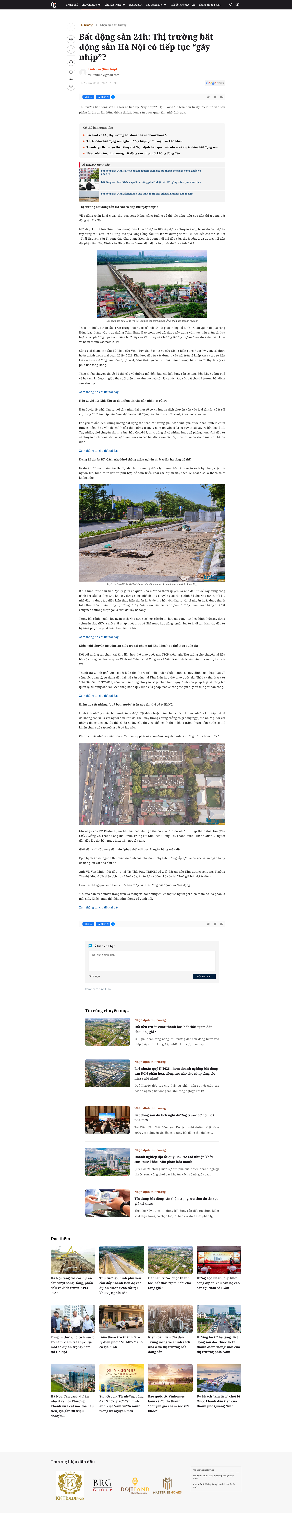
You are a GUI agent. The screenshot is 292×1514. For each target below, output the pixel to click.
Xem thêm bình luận (98, 989)
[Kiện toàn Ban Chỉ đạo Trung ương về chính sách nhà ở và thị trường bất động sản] (170, 1319)
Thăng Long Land (214, 1484)
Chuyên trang (113, 4)
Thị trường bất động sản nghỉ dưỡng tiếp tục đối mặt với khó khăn (135, 141)
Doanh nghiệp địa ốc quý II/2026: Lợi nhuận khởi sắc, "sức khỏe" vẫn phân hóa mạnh (174, 1159)
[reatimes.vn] (54, 4)
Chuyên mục (88, 4)
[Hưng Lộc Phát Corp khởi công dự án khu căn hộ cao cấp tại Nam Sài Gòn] (219, 1260)
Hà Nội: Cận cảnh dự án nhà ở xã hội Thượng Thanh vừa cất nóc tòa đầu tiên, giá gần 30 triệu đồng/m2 (72, 1406)
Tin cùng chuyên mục (107, 1010)
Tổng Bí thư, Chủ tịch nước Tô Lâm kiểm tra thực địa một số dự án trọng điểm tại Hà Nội (72, 1344)
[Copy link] (71, 49)
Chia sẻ (88, 97)
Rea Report (135, 4)
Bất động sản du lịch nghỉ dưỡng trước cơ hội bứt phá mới (174, 1117)
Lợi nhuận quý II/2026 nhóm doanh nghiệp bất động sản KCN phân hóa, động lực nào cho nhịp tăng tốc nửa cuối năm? (176, 1073)
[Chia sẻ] (71, 39)
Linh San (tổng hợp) (102, 69)
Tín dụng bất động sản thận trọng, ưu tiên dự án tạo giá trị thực (176, 1201)
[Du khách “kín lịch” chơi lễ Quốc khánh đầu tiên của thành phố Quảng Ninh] (219, 1378)
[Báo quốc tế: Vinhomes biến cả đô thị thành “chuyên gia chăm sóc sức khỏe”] (170, 1378)
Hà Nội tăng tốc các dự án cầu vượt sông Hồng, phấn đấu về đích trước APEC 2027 (72, 1285)
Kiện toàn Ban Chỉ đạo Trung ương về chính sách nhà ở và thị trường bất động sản (169, 1344)
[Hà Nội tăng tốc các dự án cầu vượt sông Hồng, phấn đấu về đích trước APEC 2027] (73, 1260)
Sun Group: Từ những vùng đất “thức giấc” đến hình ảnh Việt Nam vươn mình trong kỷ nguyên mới (121, 1403)
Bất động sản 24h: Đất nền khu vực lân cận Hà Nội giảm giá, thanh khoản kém (147, 193)
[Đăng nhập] (237, 6)
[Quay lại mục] (71, 27)
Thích (105, 97)
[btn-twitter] (215, 97)
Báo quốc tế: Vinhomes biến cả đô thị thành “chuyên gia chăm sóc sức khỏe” (168, 1403)
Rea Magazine (154, 4)
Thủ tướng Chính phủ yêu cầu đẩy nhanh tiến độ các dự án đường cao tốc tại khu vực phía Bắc (120, 1285)
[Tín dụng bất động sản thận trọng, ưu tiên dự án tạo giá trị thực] (107, 1203)
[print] (71, 62)
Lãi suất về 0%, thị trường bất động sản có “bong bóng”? (127, 135)
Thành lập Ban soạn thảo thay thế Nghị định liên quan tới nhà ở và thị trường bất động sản (152, 147)
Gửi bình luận (204, 976)
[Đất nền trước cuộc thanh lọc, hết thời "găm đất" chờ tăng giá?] (107, 1032)
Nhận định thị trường (113, 25)
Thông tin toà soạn (210, 4)
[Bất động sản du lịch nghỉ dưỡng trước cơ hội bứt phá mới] (107, 1120)
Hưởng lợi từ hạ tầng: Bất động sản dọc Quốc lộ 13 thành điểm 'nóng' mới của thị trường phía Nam (218, 1344)
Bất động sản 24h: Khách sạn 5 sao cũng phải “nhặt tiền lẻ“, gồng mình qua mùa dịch (151, 182)
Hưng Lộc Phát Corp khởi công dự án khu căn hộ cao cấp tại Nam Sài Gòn (218, 1283)
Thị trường (86, 25)
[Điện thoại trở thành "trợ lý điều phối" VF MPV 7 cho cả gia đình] (121, 1319)
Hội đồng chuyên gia (183, 4)
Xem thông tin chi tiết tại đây (98, 392)
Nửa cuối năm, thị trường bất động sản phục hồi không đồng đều (133, 153)
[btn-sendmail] (222, 97)
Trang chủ (72, 4)
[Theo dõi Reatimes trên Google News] (215, 83)
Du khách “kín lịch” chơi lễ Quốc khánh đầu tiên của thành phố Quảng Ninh (218, 1401)
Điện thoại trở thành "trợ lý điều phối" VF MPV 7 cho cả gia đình (121, 1342)
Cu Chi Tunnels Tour (203, 1469)
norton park (220, 1475)
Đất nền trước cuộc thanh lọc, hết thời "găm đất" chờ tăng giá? (174, 1029)
